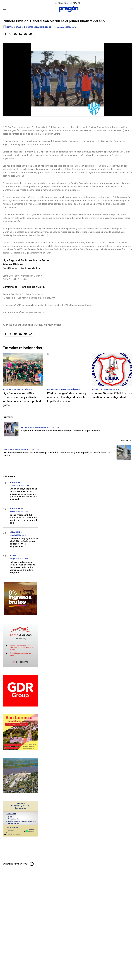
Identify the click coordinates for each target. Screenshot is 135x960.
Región (48, 27)
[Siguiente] (124, 452)
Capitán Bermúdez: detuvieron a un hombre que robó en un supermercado (60, 430)
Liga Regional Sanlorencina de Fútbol (23, 325)
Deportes (28, 27)
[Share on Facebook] (5, 34)
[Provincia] (20, 598)
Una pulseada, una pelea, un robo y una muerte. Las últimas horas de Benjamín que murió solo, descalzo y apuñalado (23, 494)
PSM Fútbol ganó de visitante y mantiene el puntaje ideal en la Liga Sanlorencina (66, 397)
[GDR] (20, 690)
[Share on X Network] (10, 34)
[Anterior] (11, 429)
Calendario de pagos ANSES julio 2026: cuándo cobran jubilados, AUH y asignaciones (24, 542)
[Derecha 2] (20, 732)
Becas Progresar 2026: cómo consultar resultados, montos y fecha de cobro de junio (24, 519)
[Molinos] (20, 775)
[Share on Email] (25, 34)
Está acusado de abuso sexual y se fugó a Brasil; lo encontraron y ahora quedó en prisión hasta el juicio (57, 454)
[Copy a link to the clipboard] (30, 34)
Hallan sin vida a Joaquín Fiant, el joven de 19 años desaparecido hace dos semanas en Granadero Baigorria (22, 567)
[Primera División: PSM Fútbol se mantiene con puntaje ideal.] (112, 369)
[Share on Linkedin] (20, 34)
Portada (8, 449)
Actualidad (39, 27)
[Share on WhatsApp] (15, 34)
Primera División (53, 325)
